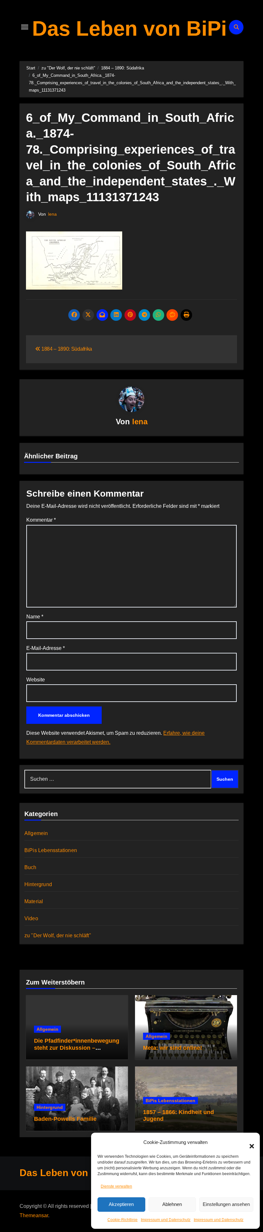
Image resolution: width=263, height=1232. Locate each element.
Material (33, 901)
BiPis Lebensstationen (50, 850)
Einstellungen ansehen (226, 1204)
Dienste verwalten (116, 1186)
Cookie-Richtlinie (122, 1220)
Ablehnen (172, 1204)
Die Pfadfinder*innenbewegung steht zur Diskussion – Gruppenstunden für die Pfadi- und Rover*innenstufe (76, 1051)
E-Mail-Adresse (45, 648)
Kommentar (41, 520)
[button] (248, 1142)
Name (34, 616)
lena (52, 214)
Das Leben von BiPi (129, 28)
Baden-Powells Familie (65, 1119)
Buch (30, 867)
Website (35, 679)
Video (31, 918)
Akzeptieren (121, 1204)
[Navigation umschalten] (25, 27)
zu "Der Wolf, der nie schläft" (57, 935)
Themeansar (34, 1215)
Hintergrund (38, 884)
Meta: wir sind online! (172, 1048)
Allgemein (36, 833)
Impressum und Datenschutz (166, 1220)
